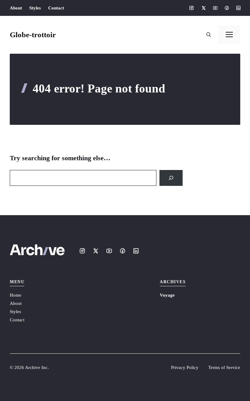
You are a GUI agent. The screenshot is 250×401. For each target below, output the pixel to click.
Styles (35, 7)
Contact (56, 7)
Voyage (167, 295)
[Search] (171, 178)
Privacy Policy (184, 367)
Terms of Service (224, 367)
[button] (208, 35)
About (16, 7)
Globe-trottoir (33, 35)
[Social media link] (191, 7)
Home (15, 295)
